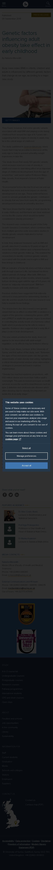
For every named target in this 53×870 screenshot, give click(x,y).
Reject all (26, 448)
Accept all (26, 465)
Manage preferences (26, 456)
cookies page (11, 439)
